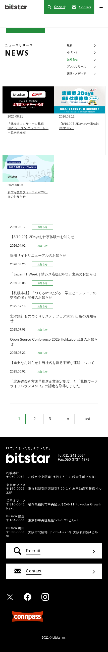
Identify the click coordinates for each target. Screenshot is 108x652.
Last (86, 419)
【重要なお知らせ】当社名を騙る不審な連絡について (52, 363)
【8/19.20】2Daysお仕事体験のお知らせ (42, 237)
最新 (69, 45)
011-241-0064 (74, 455)
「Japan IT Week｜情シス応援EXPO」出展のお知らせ (53, 274)
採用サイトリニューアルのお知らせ (38, 255)
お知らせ (42, 227)
